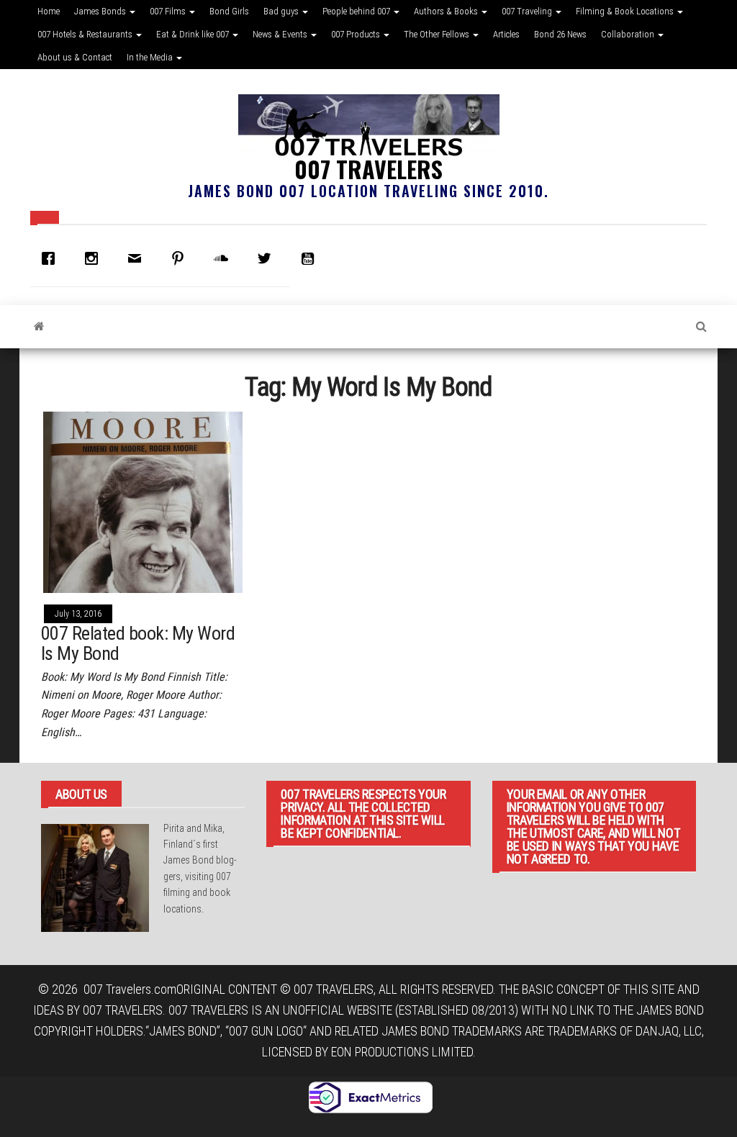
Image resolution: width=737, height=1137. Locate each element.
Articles (506, 34)
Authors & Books (447, 11)
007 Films (169, 11)
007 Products (356, 34)
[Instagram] (95, 258)
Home (48, 11)
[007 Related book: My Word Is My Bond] (143, 501)
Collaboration (628, 34)
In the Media (151, 57)
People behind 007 (357, 11)
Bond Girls (229, 11)
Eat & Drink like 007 (193, 34)
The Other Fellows (437, 34)
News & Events (281, 34)
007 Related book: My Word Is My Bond (138, 643)
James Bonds (101, 11)
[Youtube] (311, 258)
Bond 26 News (560, 34)
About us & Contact (74, 57)
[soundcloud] (224, 258)
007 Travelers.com (129, 989)
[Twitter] (267, 258)
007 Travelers (368, 169)
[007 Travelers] (39, 326)
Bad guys (282, 11)
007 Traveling (528, 11)
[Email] (138, 258)
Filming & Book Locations (626, 11)
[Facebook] (51, 258)
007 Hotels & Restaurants (86, 34)
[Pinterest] (181, 258)
